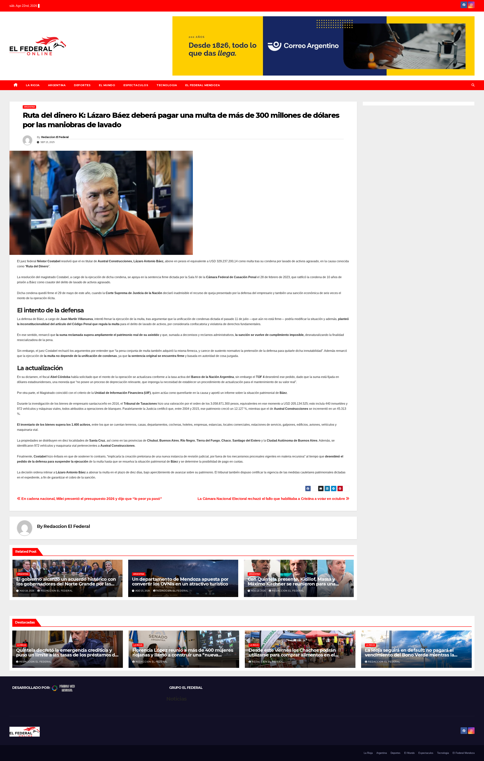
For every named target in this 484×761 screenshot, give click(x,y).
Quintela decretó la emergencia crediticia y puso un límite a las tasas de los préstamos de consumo (67, 654)
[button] (473, 85)
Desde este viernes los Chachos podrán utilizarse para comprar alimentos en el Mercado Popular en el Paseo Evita (292, 654)
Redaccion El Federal (55, 137)
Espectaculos (135, 85)
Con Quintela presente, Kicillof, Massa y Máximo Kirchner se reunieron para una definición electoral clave (292, 583)
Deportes (82, 85)
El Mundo (107, 85)
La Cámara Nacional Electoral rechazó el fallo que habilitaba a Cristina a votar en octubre (272, 499)
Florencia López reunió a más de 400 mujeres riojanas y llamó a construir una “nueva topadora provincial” (182, 654)
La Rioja (33, 85)
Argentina (57, 85)
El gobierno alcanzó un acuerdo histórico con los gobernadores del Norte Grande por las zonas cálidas (66, 583)
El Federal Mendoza (202, 85)
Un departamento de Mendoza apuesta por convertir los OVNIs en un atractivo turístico (180, 581)
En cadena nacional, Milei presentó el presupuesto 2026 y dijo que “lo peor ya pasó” (91, 499)
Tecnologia (167, 85)
